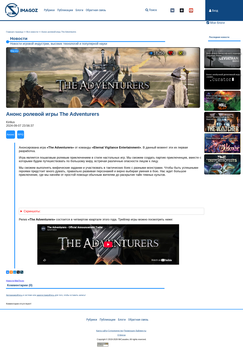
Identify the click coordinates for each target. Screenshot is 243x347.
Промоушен (129, 331)
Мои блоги (217, 22)
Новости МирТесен (15, 281)
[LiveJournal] (21, 272)
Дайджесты (141, 331)
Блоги (79, 10)
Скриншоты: (32, 211)
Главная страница (14, 32)
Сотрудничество (115, 331)
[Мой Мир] (14, 272)
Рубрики (49, 10)
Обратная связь (96, 10)
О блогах (121, 335)
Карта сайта (101, 331)
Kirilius (10, 122)
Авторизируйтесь (14, 295)
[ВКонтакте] (7, 272)
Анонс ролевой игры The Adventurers (58, 32)
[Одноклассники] (11, 272)
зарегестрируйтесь (45, 295)
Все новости (32, 32)
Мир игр (14, 51)
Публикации (65, 10)
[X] (18, 272)
